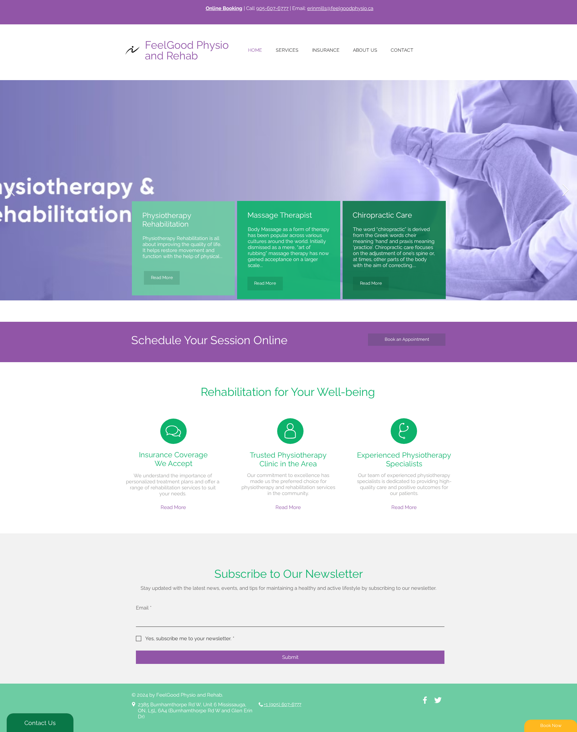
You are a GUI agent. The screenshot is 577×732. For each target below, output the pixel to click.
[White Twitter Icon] (438, 700)
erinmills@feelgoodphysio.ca (340, 8)
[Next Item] (565, 190)
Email (144, 608)
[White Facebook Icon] (425, 700)
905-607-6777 (272, 8)
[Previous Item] (11, 190)
